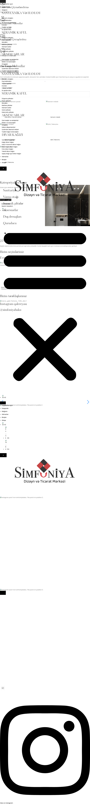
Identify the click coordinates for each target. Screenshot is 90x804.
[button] (45, 304)
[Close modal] (3, 593)
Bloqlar (4, 160)
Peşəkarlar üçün (7, 4)
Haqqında (5, 408)
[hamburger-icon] (3, 1)
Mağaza (4, 10)
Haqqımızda (6, 7)
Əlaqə (4, 163)
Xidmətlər (5, 157)
